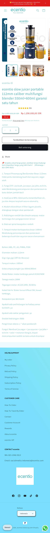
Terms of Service (12, 389)
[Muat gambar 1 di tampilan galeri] (12, 71)
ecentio (19, 528)
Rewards (8, 428)
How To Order (10, 405)
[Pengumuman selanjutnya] (45, 3)
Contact (8, 416)
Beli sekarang (25, 147)
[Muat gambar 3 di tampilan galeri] (38, 71)
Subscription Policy (13, 383)
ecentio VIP (9, 440)
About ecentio (11, 434)
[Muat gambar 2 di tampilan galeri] (25, 71)
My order (8, 359)
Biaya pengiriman (18, 120)
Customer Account (12, 422)
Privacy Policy (10, 365)
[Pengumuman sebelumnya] (4, 3)
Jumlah (5, 125)
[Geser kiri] (2, 71)
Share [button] (7, 157)
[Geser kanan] (47, 71)
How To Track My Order (14, 411)
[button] (5, 10)
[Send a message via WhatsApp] (45, 528)
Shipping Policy (11, 377)
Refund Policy (10, 371)
